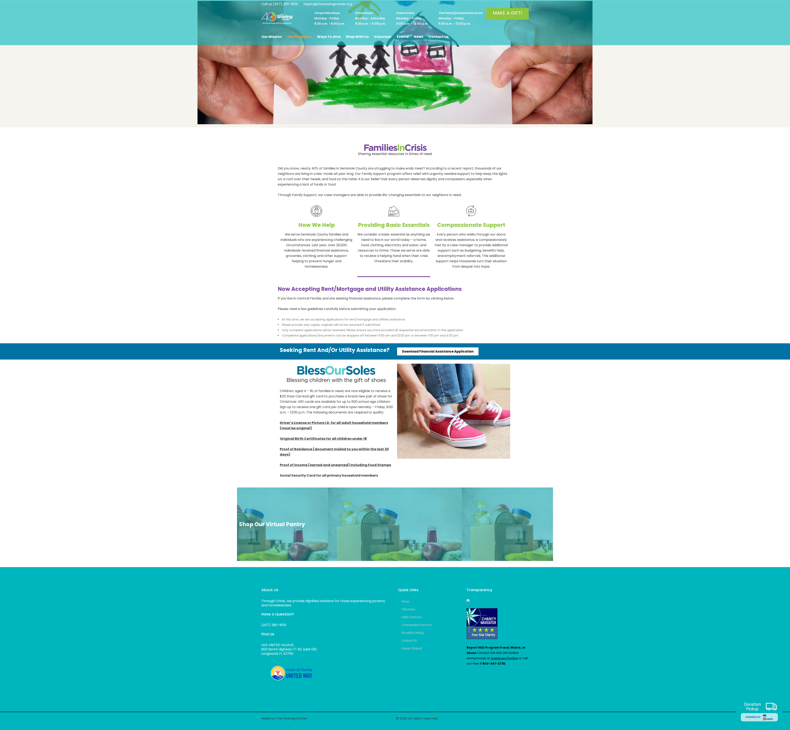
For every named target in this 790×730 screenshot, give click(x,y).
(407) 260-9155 (273, 625)
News (405, 601)
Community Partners (416, 625)
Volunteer (408, 609)
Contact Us (409, 640)
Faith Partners (411, 617)
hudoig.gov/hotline (504, 658)
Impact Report (411, 648)
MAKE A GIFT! (507, 13)
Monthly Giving (412, 633)
